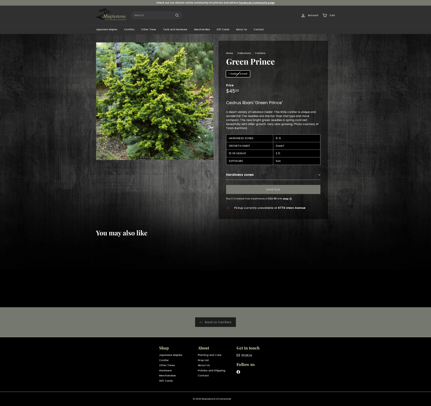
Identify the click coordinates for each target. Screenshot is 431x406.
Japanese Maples (106, 29)
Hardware (165, 370)
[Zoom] (155, 101)
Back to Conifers (217, 322)
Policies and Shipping (211, 370)
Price (230, 85)
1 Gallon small (238, 74)
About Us (241, 29)
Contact (259, 29)
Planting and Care (210, 355)
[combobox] (156, 15)
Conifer (164, 360)
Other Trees (148, 29)
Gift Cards (223, 29)
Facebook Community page (257, 2)
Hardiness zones (240, 174)
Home (229, 53)
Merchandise (202, 29)
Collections (244, 53)
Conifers (129, 29)
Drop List (203, 360)
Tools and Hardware (175, 29)
